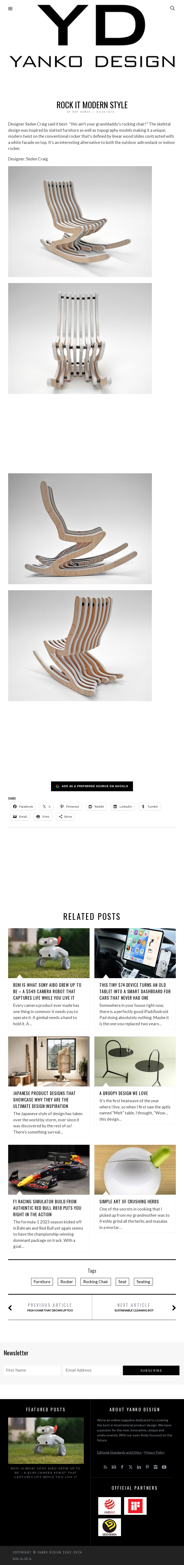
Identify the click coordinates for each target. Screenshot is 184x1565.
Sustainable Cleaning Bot (134, 1307)
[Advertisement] (92, 82)
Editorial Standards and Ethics (119, 1452)
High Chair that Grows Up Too (50, 1307)
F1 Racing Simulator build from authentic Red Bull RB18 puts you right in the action (47, 1207)
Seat (122, 1281)
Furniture (42, 1281)
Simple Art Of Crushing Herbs (129, 1201)
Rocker (66, 1281)
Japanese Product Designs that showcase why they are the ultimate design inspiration (44, 1099)
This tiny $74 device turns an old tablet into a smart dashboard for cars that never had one (135, 991)
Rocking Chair (95, 1281)
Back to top (21, 1558)
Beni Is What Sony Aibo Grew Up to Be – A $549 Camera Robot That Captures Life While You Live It (47, 991)
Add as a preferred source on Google (95, 786)
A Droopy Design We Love (123, 1093)
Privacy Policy (154, 1452)
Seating (143, 1281)
